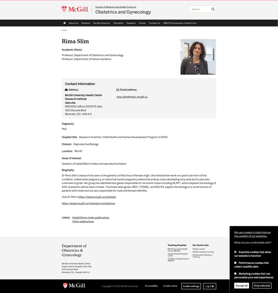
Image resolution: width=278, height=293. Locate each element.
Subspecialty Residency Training (202, 256)
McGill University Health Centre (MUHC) (178, 250)
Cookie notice (170, 285)
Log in (208, 286)
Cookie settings (191, 286)
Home (64, 23)
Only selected (262, 285)
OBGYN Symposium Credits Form (180, 23)
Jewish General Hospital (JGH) (178, 255)
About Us (73, 23)
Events (142, 23)
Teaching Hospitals (177, 245)
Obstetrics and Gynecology (123, 12)
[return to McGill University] (74, 286)
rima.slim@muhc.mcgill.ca (132, 96)
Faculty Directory (101, 23)
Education (118, 23)
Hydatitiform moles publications (90, 217)
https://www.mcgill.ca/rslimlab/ (97, 196)
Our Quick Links (201, 245)
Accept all (242, 285)
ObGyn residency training (203, 252)
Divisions (85, 23)
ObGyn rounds (199, 249)
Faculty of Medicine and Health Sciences (115, 7)
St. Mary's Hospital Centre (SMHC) (178, 260)
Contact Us (154, 23)
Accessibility (151, 285)
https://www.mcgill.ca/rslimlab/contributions (88, 203)
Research (131, 23)
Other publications (83, 221)
